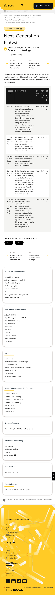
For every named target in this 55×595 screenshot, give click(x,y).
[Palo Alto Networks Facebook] (8, 583)
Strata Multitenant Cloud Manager (16, 362)
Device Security (9, 405)
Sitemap (8, 537)
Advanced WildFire (11, 394)
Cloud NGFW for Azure (12, 324)
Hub (5, 292)
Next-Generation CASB (12, 376)
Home (6, 16)
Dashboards (8, 446)
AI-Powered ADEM (10, 365)
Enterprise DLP (9, 408)
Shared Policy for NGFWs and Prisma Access (19, 429)
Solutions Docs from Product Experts (17, 490)
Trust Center (10, 571)
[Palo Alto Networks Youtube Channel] (24, 583)
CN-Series (8, 327)
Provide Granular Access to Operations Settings (20, 22)
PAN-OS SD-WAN (10, 335)
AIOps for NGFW (10, 315)
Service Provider (10, 338)
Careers (8, 550)
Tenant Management (11, 298)
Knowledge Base (11, 558)
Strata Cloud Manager (12, 277)
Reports (7, 452)
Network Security (12, 499)
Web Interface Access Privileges (15, 20)
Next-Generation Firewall (17, 16)
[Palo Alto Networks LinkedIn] (13, 583)
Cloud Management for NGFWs (15, 318)
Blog (7, 530)
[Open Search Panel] (22, 5)
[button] (53, 476)
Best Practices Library (11, 472)
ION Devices (8, 373)
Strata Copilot (44, 6)
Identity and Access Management (16, 295)
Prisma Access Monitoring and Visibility (18, 367)
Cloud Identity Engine (12, 283)
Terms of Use (10, 573)
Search (8, 527)
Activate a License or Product (14, 280)
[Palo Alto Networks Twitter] (19, 583)
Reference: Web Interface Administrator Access (20, 18)
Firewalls (7, 330)
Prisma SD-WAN (10, 371)
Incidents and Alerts (11, 449)
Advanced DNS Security (12, 403)
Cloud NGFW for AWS (12, 321)
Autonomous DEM (10, 455)
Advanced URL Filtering (12, 397)
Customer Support (12, 553)
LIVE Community (11, 555)
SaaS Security (9, 411)
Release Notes (11, 525)
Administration (47, 499)
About (8, 548)
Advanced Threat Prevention (14, 400)
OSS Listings (10, 535)
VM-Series (8, 341)
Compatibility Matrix (12, 532)
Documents (10, 576)
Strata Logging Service (12, 286)
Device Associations (11, 289)
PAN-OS (7, 333)
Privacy (8, 568)
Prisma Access (9, 359)
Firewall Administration (33, 16)
